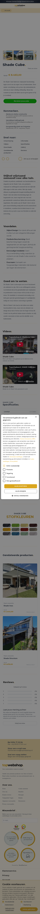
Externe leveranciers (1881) (27, 439)
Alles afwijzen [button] (20, 491)
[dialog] (20, 457)
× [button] (36, 417)
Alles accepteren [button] (20, 486)
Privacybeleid (13, 461)
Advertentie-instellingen (16, 457)
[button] (20, 496)
